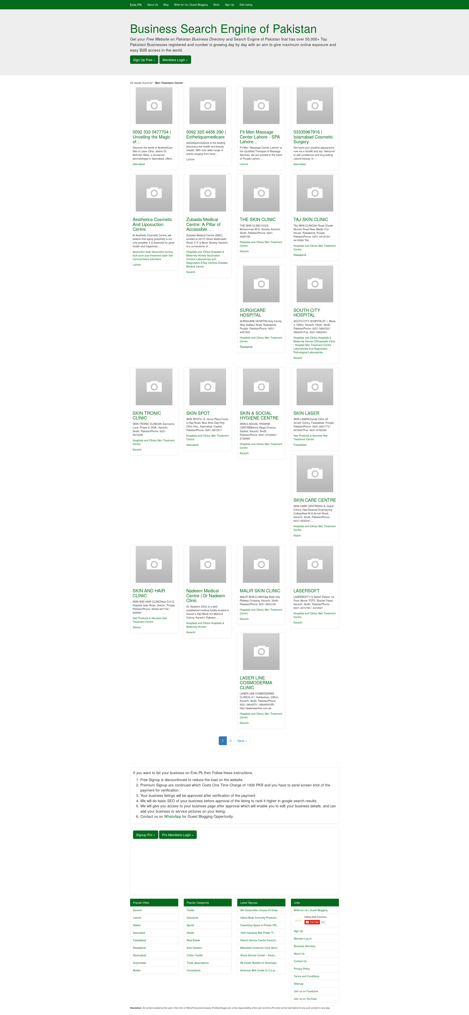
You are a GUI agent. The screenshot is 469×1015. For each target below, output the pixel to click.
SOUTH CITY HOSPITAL (306, 312)
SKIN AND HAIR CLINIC (149, 592)
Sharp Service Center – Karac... (258, 955)
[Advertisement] (234, 866)
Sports (190, 925)
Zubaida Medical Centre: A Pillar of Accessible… (203, 224)
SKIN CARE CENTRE (314, 500)
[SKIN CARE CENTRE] (315, 473)
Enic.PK (136, 4)
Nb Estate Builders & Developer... (259, 963)
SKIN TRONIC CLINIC (147, 415)
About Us (152, 4)
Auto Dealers (194, 948)
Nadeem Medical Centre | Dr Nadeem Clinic (205, 595)
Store (216, 4)
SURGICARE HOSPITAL (253, 312)
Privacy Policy (302, 968)
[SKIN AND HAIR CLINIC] (154, 564)
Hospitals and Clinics (198, 252)
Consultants (193, 970)
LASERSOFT (306, 590)
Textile (190, 910)
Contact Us (300, 961)
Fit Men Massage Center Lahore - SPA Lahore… (260, 136)
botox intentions (152, 259)
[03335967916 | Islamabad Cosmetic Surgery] (315, 105)
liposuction (139, 252)
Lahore (190, 159)
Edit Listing (246, 4)
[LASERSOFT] (315, 564)
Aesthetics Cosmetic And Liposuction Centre (152, 224)
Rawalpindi (299, 255)
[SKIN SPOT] (208, 387)
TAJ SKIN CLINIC (310, 219)
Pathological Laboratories (308, 352)
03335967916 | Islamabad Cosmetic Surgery (313, 136)
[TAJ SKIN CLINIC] (315, 193)
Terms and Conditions (306, 976)
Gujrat (297, 535)
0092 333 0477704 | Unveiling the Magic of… (152, 136)
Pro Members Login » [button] (178, 834)
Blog (166, 4)
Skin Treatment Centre (318, 345)
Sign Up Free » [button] (144, 59)
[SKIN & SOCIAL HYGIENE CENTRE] (261, 387)
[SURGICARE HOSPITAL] (261, 284)
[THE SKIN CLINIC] (261, 193)
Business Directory (304, 946)
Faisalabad (299, 445)
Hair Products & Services (307, 435)
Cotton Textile (195, 955)
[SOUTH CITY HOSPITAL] (315, 284)
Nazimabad (139, 955)
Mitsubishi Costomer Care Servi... (259, 948)
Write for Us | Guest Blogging (191, 4)
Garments (192, 917)
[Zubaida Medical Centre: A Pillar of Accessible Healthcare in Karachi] (208, 193)
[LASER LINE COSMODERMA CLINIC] (261, 651)
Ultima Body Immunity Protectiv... (259, 917)
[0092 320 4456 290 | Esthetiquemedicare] (208, 105)
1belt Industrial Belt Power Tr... (258, 932)
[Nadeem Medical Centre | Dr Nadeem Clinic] (208, 564)
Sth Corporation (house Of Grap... (260, 910)
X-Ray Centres (208, 263)
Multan (137, 970)
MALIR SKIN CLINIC (260, 590)
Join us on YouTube (305, 999)
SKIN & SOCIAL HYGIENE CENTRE (259, 415)
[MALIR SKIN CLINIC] (261, 564)
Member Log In (303, 938)
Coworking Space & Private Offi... (259, 925)
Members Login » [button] (175, 59)
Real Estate (193, 940)
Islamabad (139, 164)
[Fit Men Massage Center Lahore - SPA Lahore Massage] (261, 105)
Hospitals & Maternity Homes (205, 253)
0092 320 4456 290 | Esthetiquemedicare (206, 134)
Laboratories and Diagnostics (310, 348)
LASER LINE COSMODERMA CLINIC (256, 682)
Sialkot (137, 925)
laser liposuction (155, 252)
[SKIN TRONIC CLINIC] (154, 387)
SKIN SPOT (198, 413)
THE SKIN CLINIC (258, 219)
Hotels (190, 932)
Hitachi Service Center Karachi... (259, 940)
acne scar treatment (149, 255)
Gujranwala (139, 963)
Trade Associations (198, 963)
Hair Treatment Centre (310, 437)
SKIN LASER (306, 413)
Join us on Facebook (306, 991)
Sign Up (229, 4)
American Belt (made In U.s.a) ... (259, 970)
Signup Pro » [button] (145, 834)
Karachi (190, 272)
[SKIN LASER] (315, 387)
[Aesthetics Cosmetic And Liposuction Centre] (154, 193)
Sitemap (298, 983)
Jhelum (137, 627)
